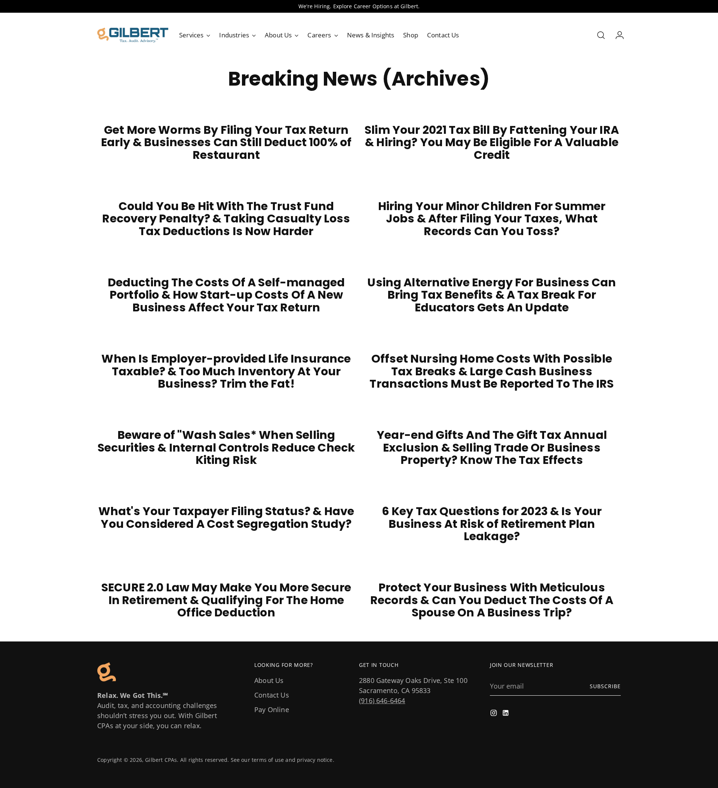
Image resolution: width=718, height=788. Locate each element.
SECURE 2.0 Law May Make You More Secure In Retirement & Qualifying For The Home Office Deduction (226, 600)
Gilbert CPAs (161, 759)
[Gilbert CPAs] (132, 35)
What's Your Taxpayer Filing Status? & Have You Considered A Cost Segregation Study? (226, 517)
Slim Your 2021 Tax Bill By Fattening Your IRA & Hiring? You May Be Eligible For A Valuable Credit (492, 142)
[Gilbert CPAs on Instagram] (494, 714)
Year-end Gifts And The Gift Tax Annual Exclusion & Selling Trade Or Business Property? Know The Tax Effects (492, 447)
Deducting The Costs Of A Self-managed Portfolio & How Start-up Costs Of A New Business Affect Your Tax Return (226, 294)
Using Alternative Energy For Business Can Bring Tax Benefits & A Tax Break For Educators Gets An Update (491, 294)
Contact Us (271, 694)
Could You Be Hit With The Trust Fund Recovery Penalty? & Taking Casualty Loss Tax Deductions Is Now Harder (226, 218)
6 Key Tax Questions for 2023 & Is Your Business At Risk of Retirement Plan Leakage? (492, 523)
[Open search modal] (600, 35)
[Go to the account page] (616, 35)
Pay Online (271, 709)
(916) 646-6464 (382, 700)
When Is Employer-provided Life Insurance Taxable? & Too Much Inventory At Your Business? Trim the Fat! (226, 371)
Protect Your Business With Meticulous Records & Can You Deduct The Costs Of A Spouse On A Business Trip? (491, 600)
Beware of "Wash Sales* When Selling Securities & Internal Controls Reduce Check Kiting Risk (226, 447)
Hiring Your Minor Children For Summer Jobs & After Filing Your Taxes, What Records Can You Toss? (492, 218)
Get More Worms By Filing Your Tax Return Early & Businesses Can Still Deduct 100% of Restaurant (226, 142)
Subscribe (605, 686)
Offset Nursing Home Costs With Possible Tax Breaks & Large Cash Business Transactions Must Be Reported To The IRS (491, 371)
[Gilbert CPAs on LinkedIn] (506, 714)
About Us (268, 680)
